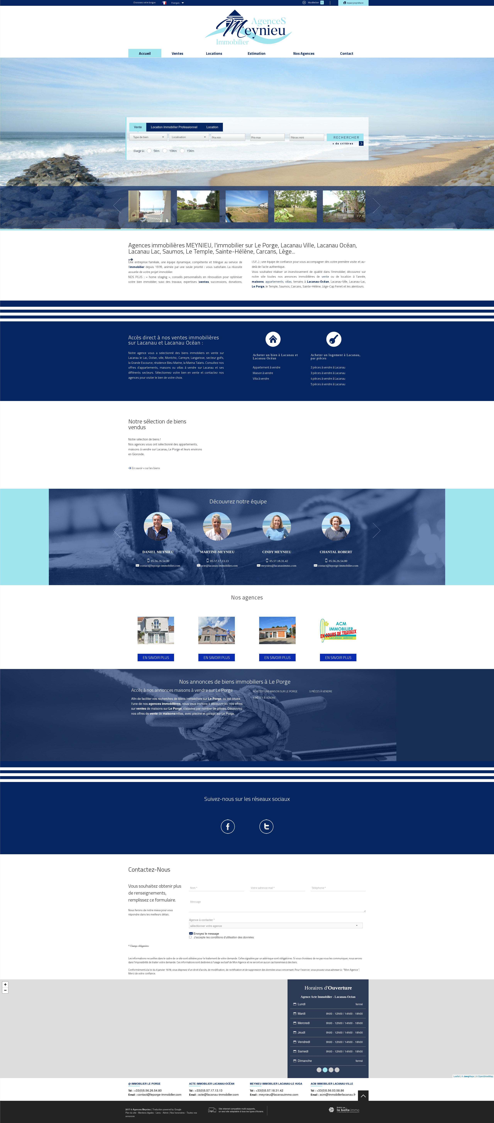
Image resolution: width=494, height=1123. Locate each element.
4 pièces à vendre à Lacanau (328, 378)
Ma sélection (315, 2)
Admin (165, 1112)
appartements (274, 281)
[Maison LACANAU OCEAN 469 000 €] (344, 206)
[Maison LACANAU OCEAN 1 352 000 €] (198, 206)
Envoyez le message (206, 933)
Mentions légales (146, 1112)
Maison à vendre (263, 373)
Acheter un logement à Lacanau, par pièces (335, 356)
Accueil (145, 53)
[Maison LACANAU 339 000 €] (295, 206)
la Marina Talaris (193, 362)
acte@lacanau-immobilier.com (219, 565)
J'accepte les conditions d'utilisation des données (224, 937)
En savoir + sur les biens (146, 468)
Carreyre (183, 357)
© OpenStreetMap (484, 1076)
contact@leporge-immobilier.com (160, 565)
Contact (346, 53)
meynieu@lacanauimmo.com (278, 565)
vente (325, 276)
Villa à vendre (261, 378)
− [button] (5, 990)
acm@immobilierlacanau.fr (337, 1094)
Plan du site (130, 1112)
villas (288, 281)
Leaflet (456, 1076)
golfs (220, 357)
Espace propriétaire (355, 2)
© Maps (468, 1076)
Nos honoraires (177, 1112)
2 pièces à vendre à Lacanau (328, 367)
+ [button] (5, 984)
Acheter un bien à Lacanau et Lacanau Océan (275, 356)
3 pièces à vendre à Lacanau (328, 373)
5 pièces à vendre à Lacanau (328, 384)
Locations (214, 53)
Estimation (257, 53)
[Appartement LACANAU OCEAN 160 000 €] (247, 206)
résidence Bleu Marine (168, 362)
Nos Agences (303, 53)
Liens (158, 1112)
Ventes (177, 53)
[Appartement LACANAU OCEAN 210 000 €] (149, 206)
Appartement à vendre (266, 367)
